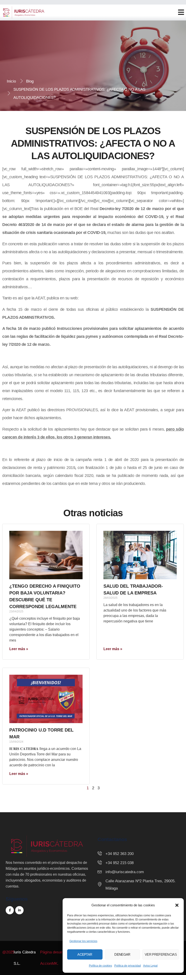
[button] (177, 905)
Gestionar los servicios (83, 941)
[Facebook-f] (10, 910)
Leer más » (18, 649)
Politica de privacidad (127, 965)
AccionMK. (49, 963)
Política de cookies (100, 965)
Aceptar (84, 954)
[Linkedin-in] (19, 910)
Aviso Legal (150, 965)
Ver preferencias (161, 954)
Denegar (122, 954)
